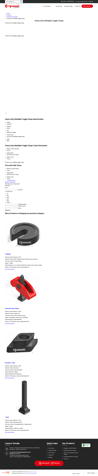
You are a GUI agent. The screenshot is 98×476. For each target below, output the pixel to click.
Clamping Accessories (12, 16)
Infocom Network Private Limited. (30, 473)
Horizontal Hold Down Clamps (71, 456)
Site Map (50, 457)
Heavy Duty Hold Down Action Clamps (71, 453)
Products (9, 15)
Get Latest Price (11, 180)
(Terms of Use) (33, 471)
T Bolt (7, 417)
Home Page (59, 6)
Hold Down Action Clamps (70, 450)
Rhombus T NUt (10, 363)
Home (8, 13)
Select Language (91, 473)
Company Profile (68, 6)
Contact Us (77, 6)
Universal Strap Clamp (12, 308)
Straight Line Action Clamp (70, 448)
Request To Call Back (10, 182)
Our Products (47, 6)
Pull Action (66, 459)
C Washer (8, 254)
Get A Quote (86, 6)
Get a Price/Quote (9, 269)
